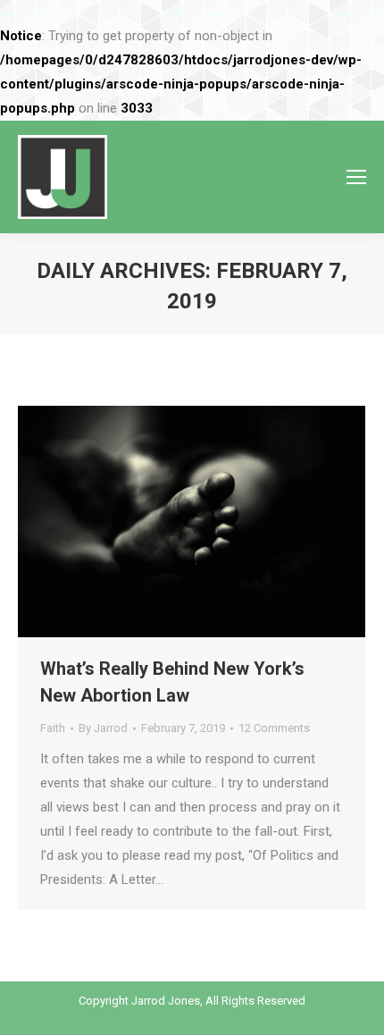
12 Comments (274, 728)
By (103, 728)
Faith (52, 728)
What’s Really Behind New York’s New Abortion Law (172, 682)
